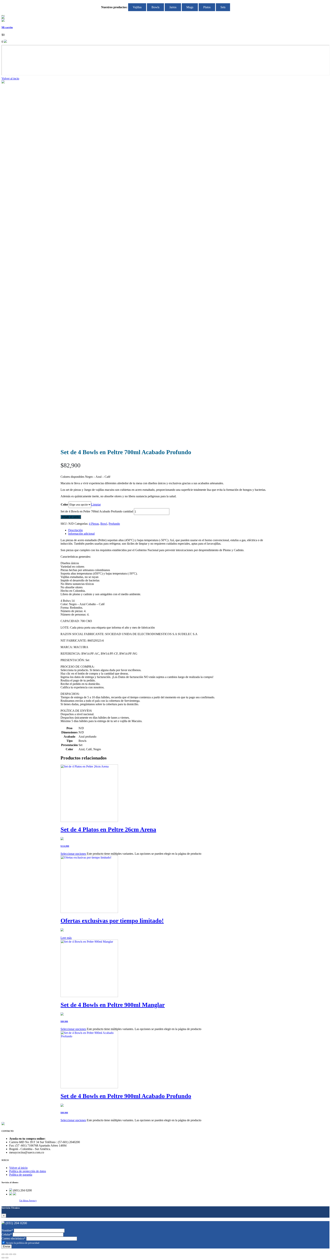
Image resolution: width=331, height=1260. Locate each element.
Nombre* (7, 1230)
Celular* (7, 1234)
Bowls (155, 7)
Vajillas (137, 7)
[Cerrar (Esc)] (14, 1254)
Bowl (103, 523)
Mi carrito (7, 27)
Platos (207, 7)
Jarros (172, 7)
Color (64, 504)
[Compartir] (10, 1254)
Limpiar (96, 504)
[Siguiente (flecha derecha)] (6, 1257)
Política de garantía (20, 1174)
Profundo (114, 523)
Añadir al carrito (70, 516)
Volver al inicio (18, 1167)
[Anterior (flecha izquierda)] (3, 1257)
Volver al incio (10, 78)
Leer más (66, 937)
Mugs (189, 7)
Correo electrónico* (13, 1238)
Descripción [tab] (75, 530)
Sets (222, 7)
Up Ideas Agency (28, 1200)
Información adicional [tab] (81, 533)
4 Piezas (94, 523)
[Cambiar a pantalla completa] (6, 1254)
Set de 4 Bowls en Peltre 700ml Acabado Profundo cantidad (97, 511)
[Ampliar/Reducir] (3, 1254)
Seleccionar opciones (73, 853)
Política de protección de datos (27, 1171)
